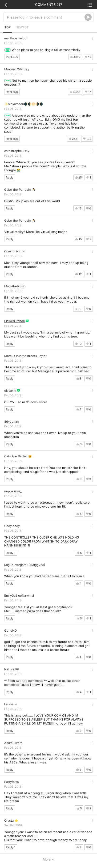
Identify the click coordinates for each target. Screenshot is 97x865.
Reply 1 (11, 552)
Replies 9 (12, 92)
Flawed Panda (14, 321)
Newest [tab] (22, 27)
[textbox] (46, 17)
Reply (9, 177)
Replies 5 (12, 57)
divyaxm (10, 390)
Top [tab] (7, 27)
